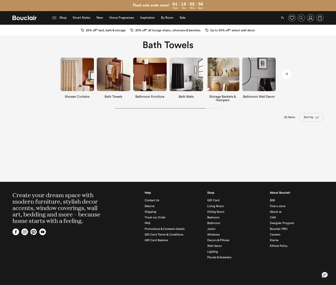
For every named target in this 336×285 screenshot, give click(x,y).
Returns (150, 206)
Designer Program (282, 223)
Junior (211, 229)
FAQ (147, 223)
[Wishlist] (292, 18)
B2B (272, 200)
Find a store (277, 206)
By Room (167, 17)
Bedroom (213, 217)
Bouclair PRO (278, 229)
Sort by (308, 117)
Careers (275, 234)
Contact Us (152, 200)
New (99, 17)
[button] (324, 274)
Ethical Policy (279, 246)
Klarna (274, 240)
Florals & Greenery (219, 257)
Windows (213, 234)
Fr (282, 17)
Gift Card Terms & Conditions (164, 234)
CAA (273, 217)
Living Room (215, 206)
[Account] (310, 18)
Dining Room (215, 211)
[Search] (301, 18)
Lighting (212, 251)
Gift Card (213, 200)
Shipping (150, 211)
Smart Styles (81, 17)
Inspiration (147, 17)
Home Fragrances (121, 17)
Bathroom (213, 223)
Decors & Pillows (218, 240)
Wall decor (214, 246)
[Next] (286, 74)
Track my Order (155, 217)
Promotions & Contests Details (165, 229)
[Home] (24, 18)
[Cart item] (320, 18)
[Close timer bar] (331, 5)
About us (276, 211)
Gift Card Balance (156, 240)
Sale (183, 17)
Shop (63, 17)
